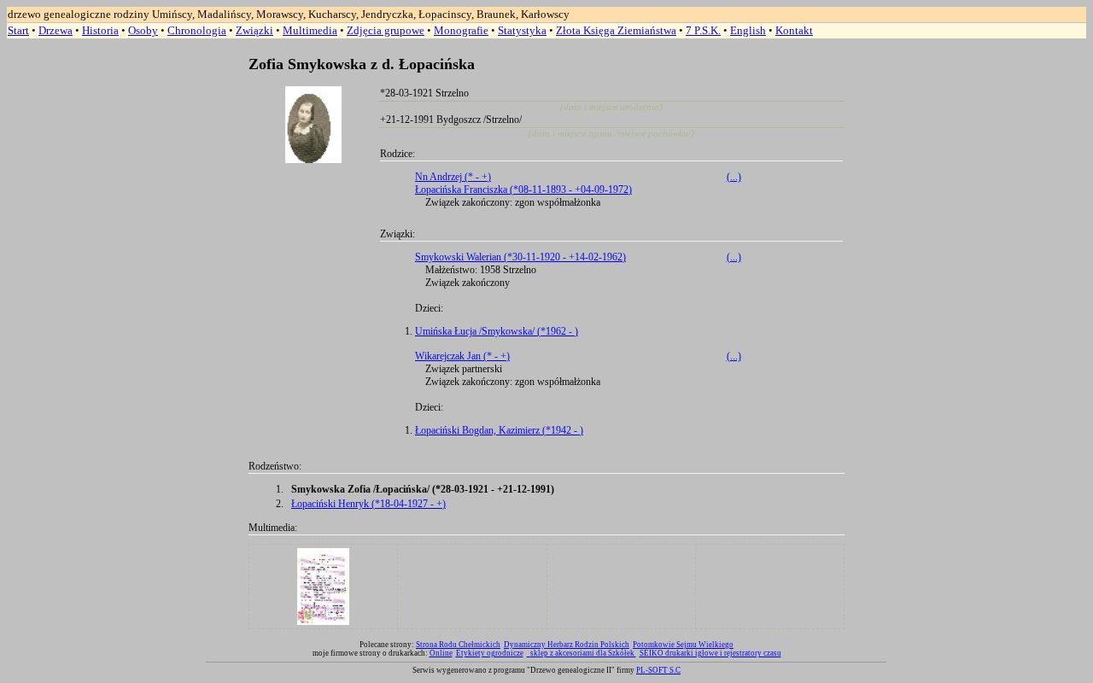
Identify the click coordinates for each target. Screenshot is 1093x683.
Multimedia (310, 30)
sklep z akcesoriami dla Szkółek (583, 653)
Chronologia (196, 30)
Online (441, 653)
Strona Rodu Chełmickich (458, 644)
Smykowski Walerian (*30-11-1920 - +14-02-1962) (520, 257)
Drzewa (55, 30)
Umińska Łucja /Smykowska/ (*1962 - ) (496, 331)
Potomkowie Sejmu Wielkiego (683, 644)
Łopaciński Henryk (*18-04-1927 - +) (368, 504)
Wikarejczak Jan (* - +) (462, 356)
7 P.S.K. (703, 30)
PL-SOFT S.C (658, 670)
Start (18, 30)
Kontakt (794, 30)
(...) (734, 177)
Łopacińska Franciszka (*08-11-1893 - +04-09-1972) (523, 190)
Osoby (143, 30)
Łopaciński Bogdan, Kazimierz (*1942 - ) (499, 430)
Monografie (461, 30)
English (748, 30)
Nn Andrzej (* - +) (453, 177)
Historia (100, 30)
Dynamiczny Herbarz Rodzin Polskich (566, 644)
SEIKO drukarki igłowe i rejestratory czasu (710, 653)
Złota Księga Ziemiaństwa (616, 30)
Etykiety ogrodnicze (489, 653)
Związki (254, 30)
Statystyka (522, 30)
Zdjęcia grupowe (385, 30)
